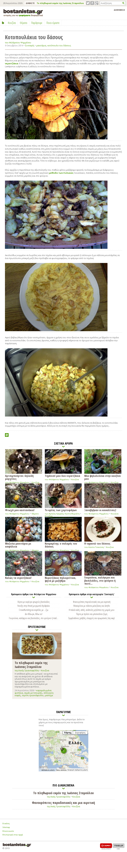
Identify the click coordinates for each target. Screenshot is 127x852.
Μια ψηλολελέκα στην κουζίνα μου (102, 477)
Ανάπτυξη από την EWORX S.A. (106, 846)
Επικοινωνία (8, 831)
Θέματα (35, 513)
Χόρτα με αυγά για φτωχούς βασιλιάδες (34, 601)
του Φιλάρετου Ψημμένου (18, 43)
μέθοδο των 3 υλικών (61, 172)
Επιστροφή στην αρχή (12, 835)
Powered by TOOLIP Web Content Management (119, 846)
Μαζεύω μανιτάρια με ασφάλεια (18, 545)
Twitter (88, 3)
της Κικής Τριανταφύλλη (27, 670)
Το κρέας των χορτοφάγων (61, 510)
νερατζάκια (11, 63)
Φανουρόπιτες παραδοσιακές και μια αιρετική (91, 601)
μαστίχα (49, 695)
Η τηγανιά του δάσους (97, 543)
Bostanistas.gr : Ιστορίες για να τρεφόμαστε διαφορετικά (23, 12)
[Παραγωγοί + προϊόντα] (63, 770)
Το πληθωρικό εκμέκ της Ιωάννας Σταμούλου (60, 3)
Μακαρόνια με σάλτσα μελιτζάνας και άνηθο (91, 605)
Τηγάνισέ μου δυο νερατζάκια (62, 475)
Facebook (92, 3)
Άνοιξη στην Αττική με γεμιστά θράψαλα (34, 605)
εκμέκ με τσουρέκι (33, 692)
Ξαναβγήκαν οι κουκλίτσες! (100, 510)
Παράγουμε (36, 23)
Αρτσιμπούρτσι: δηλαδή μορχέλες (19, 477)
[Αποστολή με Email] (7, 435)
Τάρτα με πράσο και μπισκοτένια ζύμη (91, 614)
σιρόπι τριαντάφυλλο (32, 695)
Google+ (96, 3)
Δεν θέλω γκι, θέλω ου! (33, 614)
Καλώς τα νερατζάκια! (18, 577)
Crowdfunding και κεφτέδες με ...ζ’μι (33, 609)
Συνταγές (29, 45)
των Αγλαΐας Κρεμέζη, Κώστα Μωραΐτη (62, 513)
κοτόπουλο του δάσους (59, 45)
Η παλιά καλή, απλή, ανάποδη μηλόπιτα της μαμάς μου (91, 609)
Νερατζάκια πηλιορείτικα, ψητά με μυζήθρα (60, 579)
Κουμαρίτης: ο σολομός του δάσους (61, 545)
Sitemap (6, 827)
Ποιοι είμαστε (53, 23)
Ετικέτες (6, 823)
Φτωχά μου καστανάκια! (19, 510)
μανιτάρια (41, 45)
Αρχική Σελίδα (3, 23)
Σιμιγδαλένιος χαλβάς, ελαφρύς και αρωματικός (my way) (91, 618)
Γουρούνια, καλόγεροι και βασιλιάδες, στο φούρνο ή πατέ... (100, 580)
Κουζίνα (35, 482)
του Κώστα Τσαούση (94, 547)
